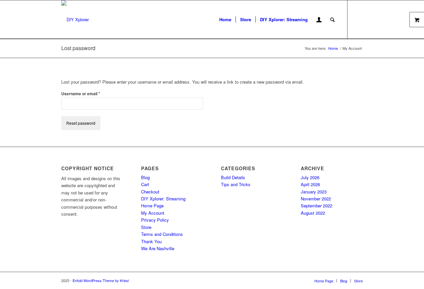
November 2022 (316, 198)
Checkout (150, 191)
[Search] (332, 19)
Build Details (233, 177)
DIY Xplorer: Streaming (163, 198)
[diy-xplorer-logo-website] (75, 19)
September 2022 (316, 205)
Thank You (151, 241)
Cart (145, 184)
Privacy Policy (155, 220)
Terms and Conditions (162, 234)
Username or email (80, 93)
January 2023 (314, 191)
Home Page (152, 205)
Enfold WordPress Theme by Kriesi (101, 280)
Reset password (80, 123)
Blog (145, 177)
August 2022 (313, 213)
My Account (152, 213)
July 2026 (310, 177)
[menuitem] (225, 19)
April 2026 (310, 184)
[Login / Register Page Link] (319, 20)
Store (146, 227)
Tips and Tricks (235, 184)
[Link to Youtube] (358, 19)
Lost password (78, 48)
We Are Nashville (157, 248)
